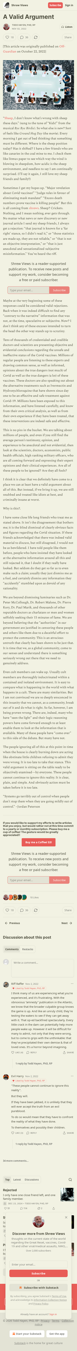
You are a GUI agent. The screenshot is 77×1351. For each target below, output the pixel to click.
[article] (38, 1199)
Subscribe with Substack (41, 1287)
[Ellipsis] (72, 984)
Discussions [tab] (32, 1179)
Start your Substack (28, 1334)
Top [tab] (7, 1179)
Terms (55, 1320)
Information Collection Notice (50, 1300)
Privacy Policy (40, 1303)
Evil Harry (17, 1076)
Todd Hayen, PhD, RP (23, 25)
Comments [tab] (12, 949)
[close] (66, 1217)
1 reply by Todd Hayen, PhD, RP (34, 1063)
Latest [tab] (17, 1179)
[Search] (70, 1179)
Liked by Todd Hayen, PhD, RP (30, 988)
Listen (69, 27)
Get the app (56, 1334)
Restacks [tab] (27, 949)
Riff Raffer (17, 983)
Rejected (10, 1190)
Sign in (69, 5)
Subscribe (55, 5)
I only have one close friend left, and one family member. (29, 1197)
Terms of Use (59, 1296)
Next (64, 923)
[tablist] (19, 949)
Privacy (45, 1320)
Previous (14, 923)
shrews (34, 208)
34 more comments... (16, 1160)
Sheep (8, 118)
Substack (20, 1343)
